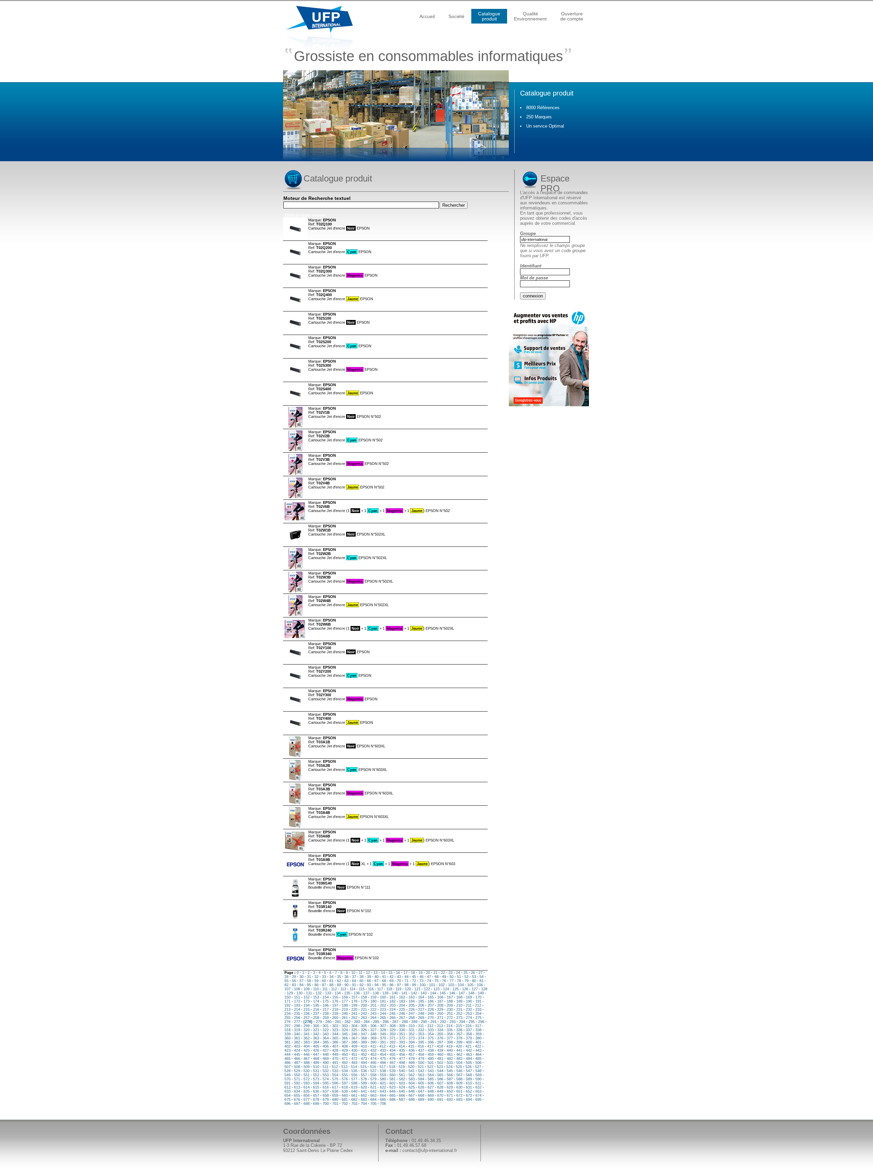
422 (478, 1046)
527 (478, 1067)
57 (301, 981)
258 (316, 1018)
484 (469, 1058)
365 (335, 1038)
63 (346, 981)
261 (345, 1018)
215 (307, 1009)
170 (478, 997)
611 (478, 1083)
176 (335, 1001)
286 (386, 1022)
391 (383, 1042)
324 (345, 1030)
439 (440, 1050)
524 (449, 1067)
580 (383, 1079)
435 (402, 1050)
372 (402, 1038)
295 (472, 1022)
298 (297, 1026)
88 (331, 985)
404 (307, 1046)
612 (287, 1087)
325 (354, 1030)
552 (316, 1075)
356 (450, 1034)
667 (412, 1095)
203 (392, 1005)
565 (440, 1075)
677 (307, 1099)
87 (324, 985)
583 (412, 1079)
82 (286, 985)
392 (392, 1042)
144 (433, 993)
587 (450, 1079)
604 (412, 1083)
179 (364, 1001)
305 (364, 1026)
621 (373, 1087)
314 (449, 1026)
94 (376, 985)
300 (316, 1026)
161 (392, 997)
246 (402, 1013)
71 (406, 981)
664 (383, 1095)
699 (316, 1103)
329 (392, 1030)
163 (412, 997)
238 (326, 1013)
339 (287, 1034)
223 (383, 1009)
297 (287, 1026)
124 (446, 989)
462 (459, 1054)
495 (373, 1063)
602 (392, 1083)
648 (431, 1091)
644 (392, 1091)
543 (431, 1071)
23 (450, 972)
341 (307, 1034)
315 (459, 1026)
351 (402, 1034)
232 (469, 1009)
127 (475, 989)
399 (459, 1042)
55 (286, 981)
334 (440, 1030)
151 (297, 997)
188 (450, 1001)
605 (421, 1083)
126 (465, 989)
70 (399, 981)
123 (436, 989)
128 (484, 989)
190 (469, 1001)
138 (376, 993)
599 (364, 1083)
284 (367, 1022)
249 (431, 1013)
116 (371, 989)
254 (478, 1013)
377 (450, 1038)
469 (326, 1058)
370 (383, 1038)
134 (338, 993)
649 (440, 1091)
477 (402, 1058)
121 (417, 989)
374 (421, 1038)
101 (432, 985)
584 (421, 1079)
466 (297, 1058)
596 (335, 1083)
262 (354, 1018)
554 (335, 1075)
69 (391, 981)
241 (354, 1013)
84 (301, 985)
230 (450, 1009)
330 (402, 1030)
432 (373, 1050)
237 (316, 1013)
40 (376, 977)
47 (429, 977)
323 (335, 1030)
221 (364, 1009)
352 (412, 1034)
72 (414, 981)
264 (373, 1018)
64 (354, 981)
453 (373, 1054)
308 (392, 1026)
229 (440, 1009)
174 (316, 1001)
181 (383, 1001)
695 (478, 1099)
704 (364, 1103)
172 (297, 1001)
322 (326, 1030)
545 (450, 1071)
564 (431, 1075)
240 (345, 1013)
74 (429, 981)
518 (392, 1067)
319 (297, 1030)
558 (373, 1075)
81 (481, 981)
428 (335, 1050)
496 (383, 1063)
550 (297, 1075)
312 (430, 1026)
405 (316, 1046)
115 (362, 989)
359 (478, 1034)
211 (469, 1005)
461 (450, 1054)
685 (383, 1099)
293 (452, 1022)
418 (440, 1046)
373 (412, 1038)
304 (354, 1026)
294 (462, 1022)
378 (459, 1038)
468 (316, 1058)
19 (420, 972)
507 (287, 1067)
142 (414, 993)
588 (459, 1079)
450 (345, 1054)
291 (433, 1022)
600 (373, 1083)
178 (354, 1001)
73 (421, 981)
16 (398, 972)
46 (421, 977)
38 (361, 977)
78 (459, 981)
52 (466, 977)
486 (287, 1063)
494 (364, 1063)
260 (335, 1018)
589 (469, 1079)
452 (364, 1054)
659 (335, 1095)
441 (459, 1050)
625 (412, 1087)
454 (383, 1054)
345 (345, 1034)
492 (345, 1063)
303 (345, 1026)
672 (459, 1095)
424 (297, 1050)
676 (297, 1099)
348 (373, 1034)
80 (474, 981)
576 (345, 1079)
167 (450, 997)
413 (392, 1046)
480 (431, 1058)
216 (316, 1009)
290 (424, 1022)
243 (373, 1013)
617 (335, 1087)
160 (383, 997)
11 (360, 972)
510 (316, 1067)
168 (459, 997)
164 (421, 997)
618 (345, 1087)
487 (297, 1063)
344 (335, 1034)
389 (364, 1042)
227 (421, 1009)
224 (392, 1009)
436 (412, 1050)
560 (392, 1075)
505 (469, 1063)
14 (383, 972)
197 (335, 1005)
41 (384, 977)
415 (411, 1046)
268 (412, 1018)
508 (297, 1067)
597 (345, 1083)
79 (466, 981)
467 (307, 1058)
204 (402, 1005)
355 (440, 1034)
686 (392, 1099)
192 (287, 1005)
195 (316, 1005)
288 (405, 1022)
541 (412, 1071)
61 (331, 981)
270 (431, 1018)
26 (473, 972)
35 (339, 977)
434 (392, 1050)
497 (392, 1063)
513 (344, 1067)
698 (307, 1103)
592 (297, 1083)
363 (316, 1038)
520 (411, 1067)
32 (316, 977)
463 (469, 1054)
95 (384, 985)
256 (297, 1018)
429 (345, 1050)
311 (421, 1026)
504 (459, 1063)
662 (364, 1095)
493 (354, 1063)
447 (316, 1054)
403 (297, 1046)
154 (326, 997)
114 (352, 989)
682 (354, 1099)
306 (373, 1026)
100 (422, 985)
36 (346, 977)
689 (421, 1099)
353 (421, 1034)
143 (423, 993)
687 (402, 1099)
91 (354, 985)
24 (458, 972)
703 (354, 1103)
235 (297, 1013)
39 (369, 977)
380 (478, 1038)
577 (354, 1079)
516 (373, 1067)
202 (383, 1005)
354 (431, 1034)
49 (444, 977)
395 (421, 1042)
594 (316, 1083)
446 (307, 1054)
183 (402, 1001)
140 (395, 993)
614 (307, 1087)
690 (431, 1099)
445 (297, 1054)
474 (373, 1058)
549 (287, 1075)
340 (297, 1034)
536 (364, 1071)
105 (470, 985)
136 (357, 993)
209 (450, 1005)
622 (383, 1087)
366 (345, 1038)
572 (307, 1079)
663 (373, 1095)
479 (421, 1058)
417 (430, 1046)
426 (316, 1050)
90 (346, 985)
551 (307, 1075)
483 (459, 1058)
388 (354, 1042)
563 (421, 1075)
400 (469, 1042)
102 (442, 985)
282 (347, 1022)
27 (480, 972)
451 (354, 1054)
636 (316, 1091)
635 (307, 1091)
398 (450, 1042)
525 (459, 1067)
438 (431, 1050)
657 (316, 1095)
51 (459, 977)
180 (373, 1001)
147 (462, 993)
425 (307, 1050)
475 (383, 1058)
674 (478, 1095)
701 (335, 1103)
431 (364, 1050)
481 (440, 1058)
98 (406, 985)
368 (364, 1038)
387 (345, 1042)
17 (405, 972)
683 (364, 1099)
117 (380, 989)
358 (469, 1034)
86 (316, 985)
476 (392, 1058)
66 (369, 981)
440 (450, 1050)
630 (459, 1087)
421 (468, 1046)
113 (343, 989)
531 (316, 1071)
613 (297, 1087)
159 (373, 997)
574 (326, 1079)
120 (408, 989)
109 (307, 989)
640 (354, 1091)
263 (364, 1018)
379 (469, 1038)
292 (443, 1022)
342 (316, 1034)
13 (375, 972)
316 (468, 1026)
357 (459, 1034)
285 (376, 1022)
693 (459, 1099)
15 (390, 972)
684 (373, 1099)
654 (287, 1095)
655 (297, 1095)
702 (345, 1103)
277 (297, 1022)
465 (287, 1058)
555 (345, 1075)
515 (363, 1067)
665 (392, 1095)
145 (443, 993)
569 (478, 1075)
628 (440, 1087)
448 (326, 1054)
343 (326, 1034)
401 (478, 1042)
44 (406, 977)
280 (328, 1022)
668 (421, 1095)
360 (287, 1038)
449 (335, 1054)
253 (469, 1013)
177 (345, 1001)
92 (361, 985)
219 (345, 1009)
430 (354, 1050)
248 (421, 1013)
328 (383, 1030)
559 (383, 1075)
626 (421, 1087)
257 (307, 1018)
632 (478, 1087)
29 (294, 977)
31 (309, 977)
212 (478, 1005)
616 (326, 1087)
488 (307, 1063)
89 (339, 985)
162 (402, 997)
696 (287, 1103)
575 (335, 1079)
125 (456, 989)
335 (450, 1030)
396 (431, 1042)
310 (412, 1026)
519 (402, 1067)
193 (297, 1005)
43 (399, 977)
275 (478, 1018)
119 (398, 989)
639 (345, 1091)
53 (474, 977)
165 (431, 997)
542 (421, 1071)
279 (319, 1022)
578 (364, 1079)
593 (307, 1083)
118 (389, 989)
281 (338, 1022)
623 (392, 1087)
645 (402, 1091)
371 (392, 1038)
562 (412, 1075)
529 (297, 1071)
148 (471, 993)
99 (414, 985)
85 (309, 985)
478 (412, 1058)
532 (326, 1071)
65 (361, 981)
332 (421, 1030)
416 (421, 1046)
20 (428, 972)
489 (316, 1063)
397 (440, 1042)
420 (459, 1046)
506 (478, 1063)
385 (326, 1042)
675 (287, 1099)
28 (286, 977)
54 (481, 977)
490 (326, 1063)
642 (373, 1091)
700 (326, 1103)
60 (324, 981)
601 (383, 1083)
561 (402, 1075)
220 (354, 1009)
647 (421, 1091)
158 (364, 997)
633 (287, 1091)
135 (347, 993)
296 (481, 1022)
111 (325, 989)
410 (364, 1046)
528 (287, 1071)
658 (326, 1095)
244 (383, 1013)
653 (478, 1091)
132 (318, 993)
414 (402, 1046)
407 (335, 1046)
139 (385, 993)
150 (287, 997)
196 (326, 1005)
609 (459, 1083)
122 (427, 989)
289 (414, 1022)
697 (297, 1103)
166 (440, 997)
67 (376, 981)
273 (459, 1018)
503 (450, 1063)
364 (326, 1038)
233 (478, 1009)
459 (431, 1054)
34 (331, 977)
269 (421, 1018)
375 (431, 1038)
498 (402, 1063)
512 (335, 1067)
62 (339, 981)
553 (326, 1075)
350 (392, 1034)
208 (440, 1005)
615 (316, 1087)
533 (335, 1071)
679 (326, 1099)
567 (459, 1075)
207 (431, 1005)
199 (354, 1005)
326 (364, 1030)
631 (469, 1087)
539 (392, 1071)
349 (383, 1034)
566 (450, 1075)
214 (297, 1009)
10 (353, 972)
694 (469, 1099)
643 (383, 1091)
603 (402, 1083)
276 (287, 1022)
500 (421, 1063)
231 (459, 1009)
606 (431, 1083)
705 (373, 1103)
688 (412, 1099)
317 (478, 1026)
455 (392, 1054)
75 (436, 981)
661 (354, 1095)
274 (469, 1018)
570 (287, 1079)
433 (383, 1050)
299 (307, 1026)
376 (440, 1038)
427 (326, 1050)
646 (412, 1091)
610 (469, 1083)
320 (307, 1030)
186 (431, 1001)
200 (364, 1005)
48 (436, 977)
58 (309, 981)
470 (335, 1058)
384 (316, 1042)
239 (335, 1013)
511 (325, 1067)
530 (307, 1071)
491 (335, 1063)
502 (440, 1063)
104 (461, 985)
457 (412, 1054)
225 (402, 1009)
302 (335, 1026)
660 (345, 1095)
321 (316, 1030)
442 (469, 1050)
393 (402, 1042)
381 (287, 1042)
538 (383, 1071)
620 (364, 1087)
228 (431, 1009)
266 (392, 1018)
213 (287, 1009)
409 (354, 1046)
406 (326, 1046)
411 (373, 1046)
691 (440, 1099)
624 (402, 1087)
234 (287, 1013)
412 (383, 1046)
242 (364, 1013)
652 (469, 1091)
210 (459, 1005)
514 (354, 1067)
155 (335, 997)
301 (326, 1026)
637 (326, 1091)
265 (383, 1018)
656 (307, 1095)
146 (452, 993)
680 (335, 1099)
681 (345, 1099)
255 (287, 1018)
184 (412, 1001)
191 (478, 1001)
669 (431, 1095)
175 (326, 1001)
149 (481, 993)
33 (324, 977)
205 (412, 1005)
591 (287, 1083)
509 (307, 1067)
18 (413, 972)
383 (307, 1042)
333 (431, 1030)
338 (478, 1030)
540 (402, 1071)
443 (478, 1050)
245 (392, 1013)
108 (297, 989)
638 (335, 1091)
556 (354, 1075)
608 (450, 1083)
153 (316, 997)
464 (478, 1054)
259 (326, 1018)
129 (290, 993)
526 (468, 1067)
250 (440, 1013)
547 (469, 1071)
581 (392, 1079)
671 (450, 1095)
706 (383, 1103)
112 (334, 989)
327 (373, 1030)
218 (335, 1009)
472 (354, 1058)
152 (307, 997)
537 (373, 1071)
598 (354, 1083)
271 (440, 1018)
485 (478, 1058)
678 (316, 1099)
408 (345, 1046)
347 (364, 1034)
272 (450, 1018)
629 (450, 1087)
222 (373, 1009)
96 (391, 985)
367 (354, 1038)
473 (364, 1058)
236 (307, 1013)
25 (465, 972)
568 (469, 1075)
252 (459, 1013)
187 (440, 1001)
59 (316, 981)
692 (450, 1099)
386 (335, 1042)
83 (294, 985)
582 (402, 1079)
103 (451, 985)
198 (345, 1005)
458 (421, 1054)
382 (297, 1042)
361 (297, 1038)
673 (469, 1095)
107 (287, 989)
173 (307, 1001)
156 (345, 997)
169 (469, 997)
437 (421, 1050)
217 (326, 1009)
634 (297, 1091)
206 (421, 1005)
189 (459, 1001)
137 (366, 993)
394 (412, 1042)
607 (440, 1083)
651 (459, 1091)
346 (354, 1034)
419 (449, 1046)
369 (373, 1038)
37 (354, 977)
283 (357, 1022)
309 (402, 1026)
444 (287, 1054)
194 (307, 1005)
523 (440, 1067)
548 (478, 1071)
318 (287, 1030)
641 (364, 1091)
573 (316, 1079)
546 (459, 1071)
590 (478, 1079)
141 (404, 993)
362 (307, 1038)
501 (431, 1063)
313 (440, 1026)
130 (299, 993)
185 (421, 1001)
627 (431, 1087)
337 (469, 1030)
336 (459, 1030)
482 (450, 1058)
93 (369, 985)
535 (354, 1071)
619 (354, 1087)
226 (412, 1009)
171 (287, 1001)
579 (373, 1079)
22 (443, 972)
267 (402, 1018)
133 (328, 993)
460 (440, 1054)
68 (384, 981)
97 (399, 985)
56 (294, 981)
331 (412, 1030)
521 (421, 1067)
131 (309, 993)
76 (444, 981)
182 (392, 1001)
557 (364, 1075)
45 (414, 977)
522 (430, 1067)
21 (435, 972)
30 (301, 977)
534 (345, 1071)
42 (391, 977)
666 (402, 1095)
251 (450, 1013)
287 (395, 1022)
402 (287, 1046)
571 (297, 1079)
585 (431, 1079)
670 (440, 1095)
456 (402, 1054)
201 (373, 1005)
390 (373, 1042)
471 (345, 1058)
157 (354, 997)
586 (440, 1079)
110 (316, 989)
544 (440, 1071)
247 (412, 1013)
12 (368, 972)
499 (412, 1063)
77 (451, 981)
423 (287, 1050)
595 (326, 1083)
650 (450, 1091)
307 (383, 1026)
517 (383, 1067)
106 (480, 985)
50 (451, 977)
